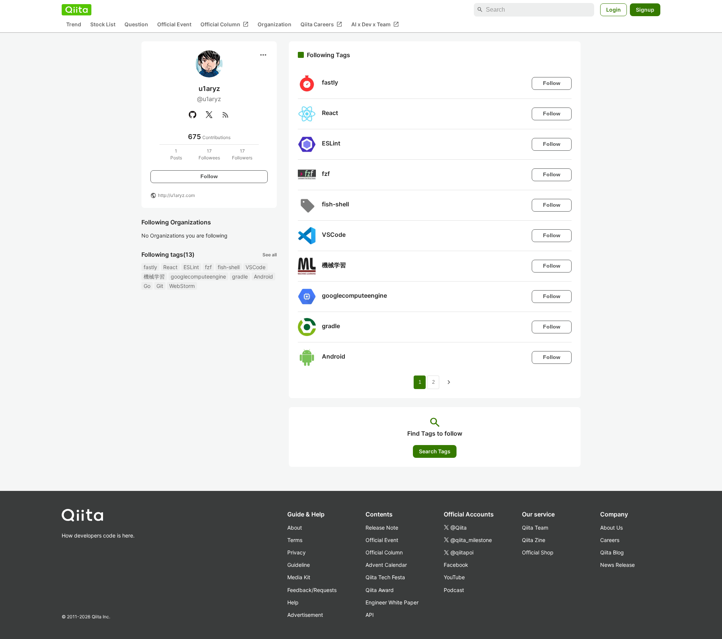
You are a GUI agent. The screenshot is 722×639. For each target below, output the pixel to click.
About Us (611, 527)
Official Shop (538, 552)
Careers (609, 540)
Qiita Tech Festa (385, 577)
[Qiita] (76, 9)
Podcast (454, 590)
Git (159, 286)
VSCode (255, 267)
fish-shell (229, 267)
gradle (240, 276)
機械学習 (154, 276)
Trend (73, 24)
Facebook (456, 565)
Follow (209, 176)
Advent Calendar (386, 565)
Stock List (102, 24)
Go (147, 286)
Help (293, 602)
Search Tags (434, 451)
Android (263, 276)
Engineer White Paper (392, 602)
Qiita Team (535, 527)
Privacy (296, 552)
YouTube (454, 577)
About (294, 527)
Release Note (382, 527)
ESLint (191, 267)
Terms (294, 540)
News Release (617, 565)
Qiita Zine (533, 540)
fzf (208, 267)
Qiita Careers (321, 24)
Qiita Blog (612, 552)
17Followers (242, 154)
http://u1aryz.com (176, 195)
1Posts (176, 154)
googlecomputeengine (198, 276)
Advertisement (305, 615)
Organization (274, 24)
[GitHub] (192, 114)
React (170, 267)
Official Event (174, 24)
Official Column (224, 24)
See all (269, 254)
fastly (150, 267)
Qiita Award (380, 590)
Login (613, 9)
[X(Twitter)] (209, 114)
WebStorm (182, 286)
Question (136, 24)
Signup (645, 9)
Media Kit (298, 577)
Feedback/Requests (312, 590)
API (370, 615)
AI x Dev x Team (375, 24)
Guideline (298, 565)
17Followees (209, 154)
